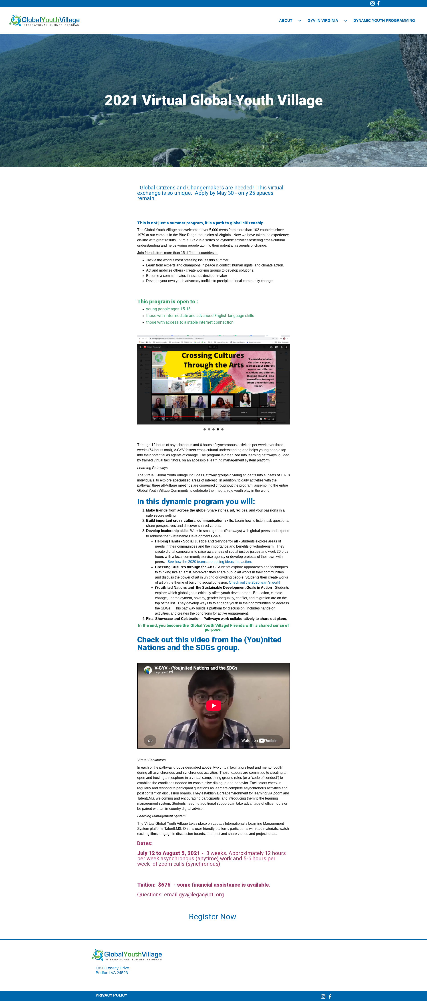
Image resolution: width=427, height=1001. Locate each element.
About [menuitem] (285, 20)
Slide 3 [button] (213, 429)
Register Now (213, 916)
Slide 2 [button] (209, 429)
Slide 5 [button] (222, 429)
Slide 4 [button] (218, 429)
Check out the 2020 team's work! (254, 582)
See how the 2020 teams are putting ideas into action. (209, 562)
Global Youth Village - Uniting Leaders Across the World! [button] (204, 429)
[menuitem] (299, 21)
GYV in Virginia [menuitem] (323, 20)
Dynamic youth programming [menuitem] (384, 20)
